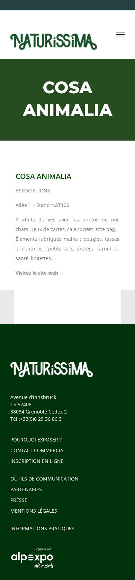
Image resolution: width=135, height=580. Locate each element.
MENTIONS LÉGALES (33, 510)
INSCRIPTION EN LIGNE (37, 461)
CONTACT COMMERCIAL (38, 450)
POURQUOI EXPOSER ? (36, 439)
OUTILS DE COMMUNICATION (44, 478)
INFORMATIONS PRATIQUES (42, 528)
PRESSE (18, 500)
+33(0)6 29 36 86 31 (42, 419)
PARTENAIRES (26, 489)
